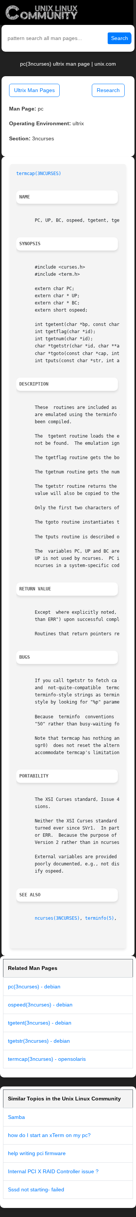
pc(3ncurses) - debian (34, 986)
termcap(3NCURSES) (38, 173)
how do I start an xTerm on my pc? (49, 1135)
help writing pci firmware (37, 1153)
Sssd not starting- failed (36, 1189)
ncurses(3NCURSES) (57, 918)
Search (119, 38)
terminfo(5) (99, 918)
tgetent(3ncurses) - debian (39, 1023)
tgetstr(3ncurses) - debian (39, 1041)
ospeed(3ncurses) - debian (40, 1005)
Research (108, 90)
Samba (16, 1117)
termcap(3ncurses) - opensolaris (47, 1059)
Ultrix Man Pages (34, 90)
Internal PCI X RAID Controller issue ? (53, 1171)
